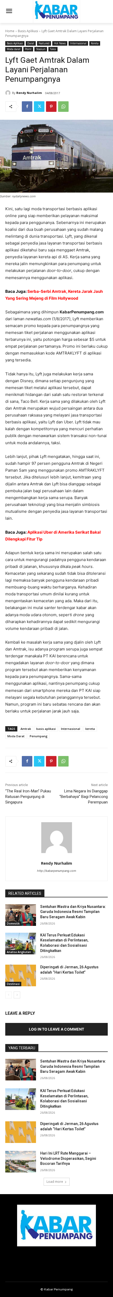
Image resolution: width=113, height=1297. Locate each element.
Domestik (13, 923)
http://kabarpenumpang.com (56, 871)
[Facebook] (27, 106)
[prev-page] (8, 995)
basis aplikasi (46, 729)
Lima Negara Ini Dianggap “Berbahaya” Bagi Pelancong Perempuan (83, 797)
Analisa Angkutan (19, 952)
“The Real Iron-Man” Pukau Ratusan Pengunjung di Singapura (28, 797)
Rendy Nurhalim (29, 93)
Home (9, 31)
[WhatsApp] (63, 106)
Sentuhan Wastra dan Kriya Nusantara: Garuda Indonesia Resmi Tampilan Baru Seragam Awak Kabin (73, 911)
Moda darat (13, 49)
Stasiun (40, 49)
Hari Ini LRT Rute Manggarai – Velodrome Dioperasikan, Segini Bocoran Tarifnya (68, 1158)
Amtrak (25, 729)
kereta (90, 729)
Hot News (60, 43)
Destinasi (13, 984)
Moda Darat (15, 736)
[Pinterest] (51, 106)
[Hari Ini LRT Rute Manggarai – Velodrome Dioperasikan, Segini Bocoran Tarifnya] (20, 1161)
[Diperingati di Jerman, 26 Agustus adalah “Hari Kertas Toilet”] (20, 975)
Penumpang (39, 736)
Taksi (53, 49)
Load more (55, 1181)
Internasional (78, 43)
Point (28, 49)
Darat (30, 43)
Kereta (95, 43)
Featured (44, 43)
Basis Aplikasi (28, 31)
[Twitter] (39, 106)
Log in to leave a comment (56, 1029)
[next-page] (17, 995)
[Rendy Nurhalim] (8, 92)
